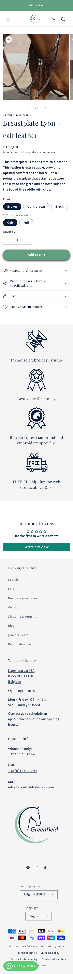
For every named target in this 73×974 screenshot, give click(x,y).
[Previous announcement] (7, 5)
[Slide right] (45, 107)
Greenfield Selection (32, 946)
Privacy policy (56, 946)
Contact (14, 607)
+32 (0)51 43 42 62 (22, 771)
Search (13, 580)
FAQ (11, 589)
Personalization (19, 644)
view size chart (21, 215)
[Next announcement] (65, 5)
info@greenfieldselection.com (31, 787)
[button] (8, 18)
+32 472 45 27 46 (21, 754)
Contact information (54, 959)
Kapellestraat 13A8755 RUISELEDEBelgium (21, 676)
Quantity (9, 231)
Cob (10, 223)
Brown (12, 206)
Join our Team (18, 635)
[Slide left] (27, 107)
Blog (11, 626)
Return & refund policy (24, 959)
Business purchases (22, 598)
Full (26, 223)
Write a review (36, 547)
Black (59, 206)
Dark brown (36, 206)
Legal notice (38, 965)
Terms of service (27, 952)
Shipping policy (50, 952)
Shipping (25, 152)
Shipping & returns (22, 616)
